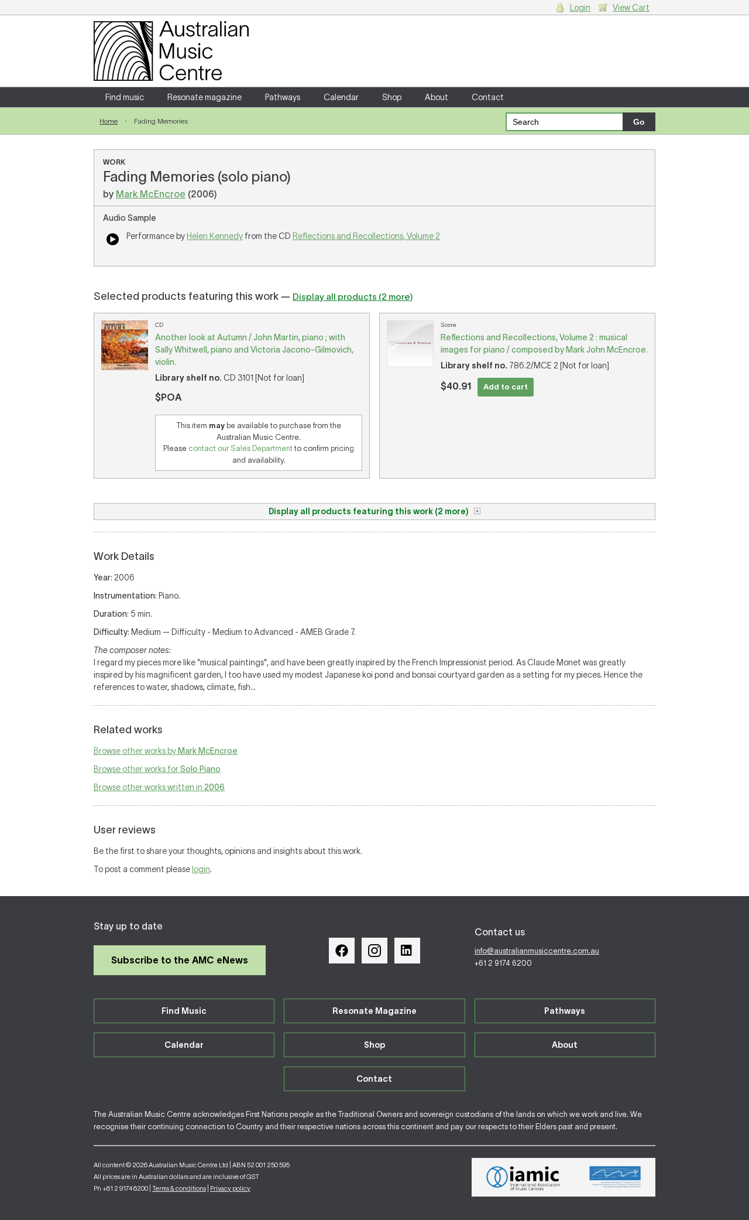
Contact (488, 97)
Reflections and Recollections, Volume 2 (366, 236)
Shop (391, 97)
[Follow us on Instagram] (374, 950)
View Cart (631, 7)
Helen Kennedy (215, 236)
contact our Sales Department (240, 448)
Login (580, 7)
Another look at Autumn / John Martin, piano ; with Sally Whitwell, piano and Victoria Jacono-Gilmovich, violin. (254, 350)
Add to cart (505, 386)
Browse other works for (157, 769)
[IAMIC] (523, 1177)
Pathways (282, 97)
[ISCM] (615, 1177)
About (436, 97)
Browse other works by (166, 751)
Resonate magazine (204, 97)
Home (108, 121)
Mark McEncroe (150, 194)
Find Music (184, 1011)
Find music (124, 97)
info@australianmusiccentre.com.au (537, 950)
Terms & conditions (179, 1188)
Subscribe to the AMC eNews (179, 960)
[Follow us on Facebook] (342, 950)
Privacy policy (230, 1188)
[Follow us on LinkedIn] (407, 950)
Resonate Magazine (374, 1011)
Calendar (341, 97)
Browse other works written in (159, 787)
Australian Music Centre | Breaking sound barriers (171, 51)
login (201, 869)
